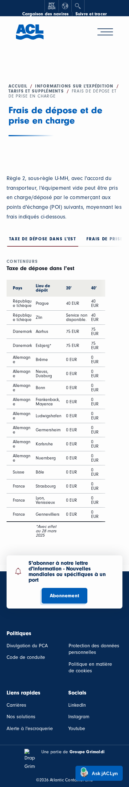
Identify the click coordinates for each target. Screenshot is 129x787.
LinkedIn (77, 705)
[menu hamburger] (105, 32)
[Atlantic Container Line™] (30, 35)
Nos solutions (21, 716)
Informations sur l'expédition (74, 86)
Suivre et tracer (91, 14)
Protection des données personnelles (94, 649)
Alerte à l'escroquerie (30, 728)
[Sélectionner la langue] (65, 6)
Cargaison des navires (45, 14)
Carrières (16, 705)
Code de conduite (26, 657)
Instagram (78, 716)
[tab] (42, 240)
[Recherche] (78, 6)
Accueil (18, 86)
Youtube (76, 728)
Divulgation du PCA (27, 646)
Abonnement (64, 596)
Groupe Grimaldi (87, 751)
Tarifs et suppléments (36, 91)
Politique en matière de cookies (90, 667)
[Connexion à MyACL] (52, 6)
